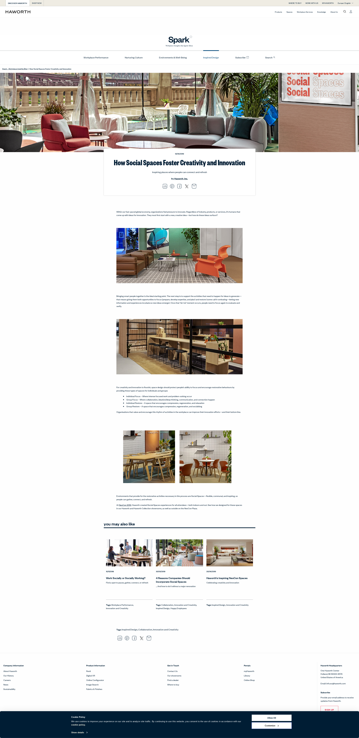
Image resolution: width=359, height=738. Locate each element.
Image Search (92, 684)
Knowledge (321, 12)
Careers (7, 680)
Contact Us (172, 671)
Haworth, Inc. (181, 178)
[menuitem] (94, 57)
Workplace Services (305, 12)
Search (269, 57)
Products (278, 12)
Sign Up (329, 709)
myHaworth (249, 671)
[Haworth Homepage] (40, 12)
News (5, 684)
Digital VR (90, 675)
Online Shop (249, 680)
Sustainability (9, 688)
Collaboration (167, 604)
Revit (88, 671)
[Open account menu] (350, 11)
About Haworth (10, 671)
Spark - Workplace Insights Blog (14, 68)
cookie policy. (78, 725)
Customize (270, 725)
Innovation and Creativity (117, 608)
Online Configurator (95, 680)
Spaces (289, 12)
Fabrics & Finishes (94, 688)
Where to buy (173, 684)
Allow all (271, 718)
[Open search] (344, 11)
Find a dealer (173, 680)
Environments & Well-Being (173, 57)
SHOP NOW (37, 3)
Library (247, 675)
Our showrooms (174, 675)
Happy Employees (179, 608)
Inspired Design (211, 57)
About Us (334, 12)
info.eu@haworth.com (336, 683)
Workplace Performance (96, 57)
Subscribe (240, 57)
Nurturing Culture (134, 57)
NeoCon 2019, (125, 504)
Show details (77, 732)
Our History (8, 675)
